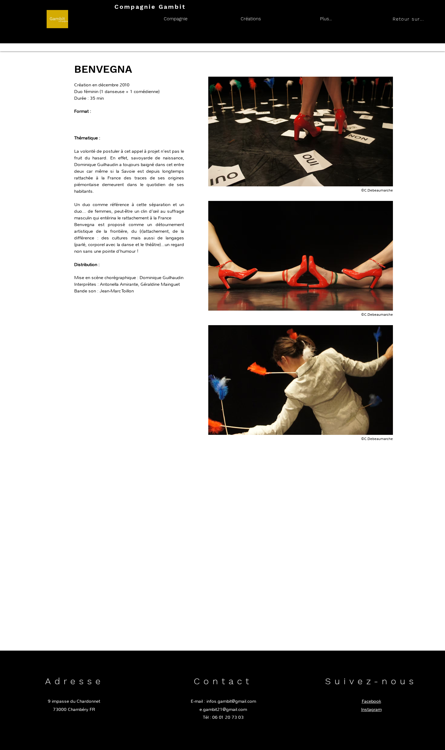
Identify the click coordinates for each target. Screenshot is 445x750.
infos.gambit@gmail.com (231, 701)
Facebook (371, 701)
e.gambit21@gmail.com (223, 709)
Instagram (371, 709)
